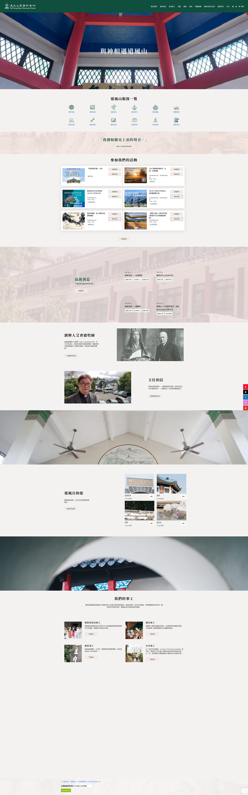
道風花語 (145, 280)
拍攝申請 (134, 125)
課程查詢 (113, 125)
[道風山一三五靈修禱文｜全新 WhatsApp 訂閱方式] (171, 292)
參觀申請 (92, 112)
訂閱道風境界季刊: (67, 786)
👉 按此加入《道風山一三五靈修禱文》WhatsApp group (80, 781)
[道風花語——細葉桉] (140, 292)
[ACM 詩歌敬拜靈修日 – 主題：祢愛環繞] (135, 175)
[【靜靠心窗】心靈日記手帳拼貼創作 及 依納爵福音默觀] (135, 221)
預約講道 (155, 112)
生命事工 (137, 280)
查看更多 (124, 239)
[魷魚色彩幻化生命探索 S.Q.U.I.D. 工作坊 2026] (73, 198)
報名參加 (114, 219)
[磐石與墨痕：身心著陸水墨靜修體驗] (73, 221)
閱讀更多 (81, 291)
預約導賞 (92, 125)
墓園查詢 (176, 125)
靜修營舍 (71, 112)
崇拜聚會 (155, 125)
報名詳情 (176, 196)
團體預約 (176, 112)
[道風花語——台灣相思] (140, 261)
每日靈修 (169, 314)
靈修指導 (71, 125)
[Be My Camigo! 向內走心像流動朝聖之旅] (135, 198)
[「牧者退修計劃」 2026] (73, 175)
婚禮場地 (134, 112)
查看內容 (114, 174)
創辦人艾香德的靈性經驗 (124, 146)
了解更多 (91, 634)
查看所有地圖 (71, 509)
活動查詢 (113, 112)
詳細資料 (114, 169)
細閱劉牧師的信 (155, 396)
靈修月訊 (169, 280)
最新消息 (128, 280)
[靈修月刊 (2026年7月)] (171, 261)
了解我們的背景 (71, 356)
